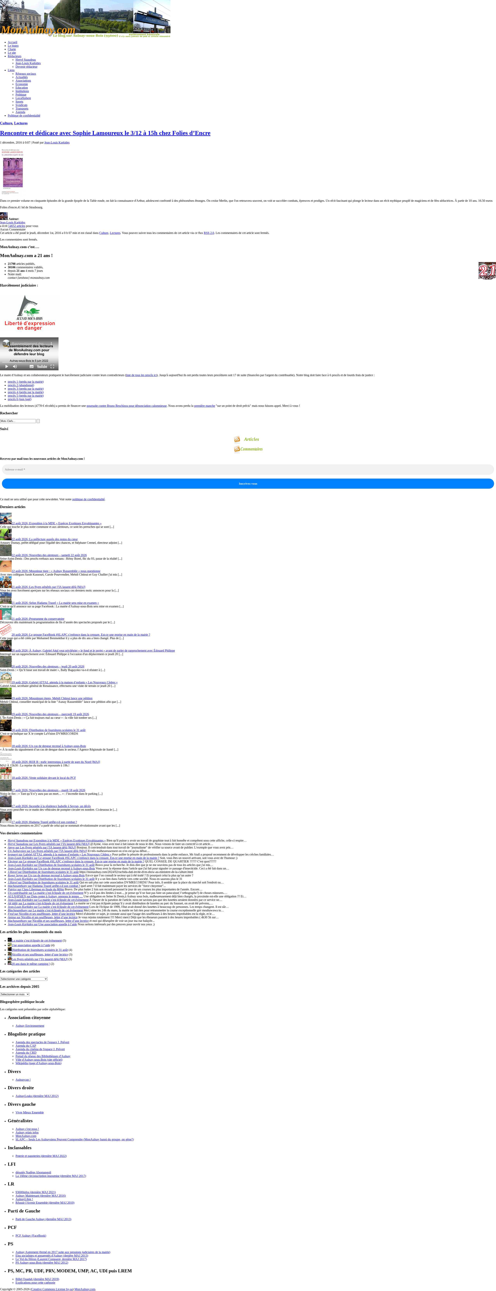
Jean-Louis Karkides (28, 63)
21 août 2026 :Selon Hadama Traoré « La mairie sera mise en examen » (55, 602)
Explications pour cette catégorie (35, 1282)
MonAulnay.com (26, 1136)
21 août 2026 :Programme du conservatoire (38, 618)
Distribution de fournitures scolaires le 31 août (40, 950)
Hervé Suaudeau (26, 59)
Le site (12, 52)
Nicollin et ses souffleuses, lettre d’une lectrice (40, 954)
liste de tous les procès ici (141, 375)
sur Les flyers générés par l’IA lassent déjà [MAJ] (49, 844)
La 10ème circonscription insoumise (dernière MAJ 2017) (51, 1176)
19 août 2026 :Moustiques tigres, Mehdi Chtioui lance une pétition (52, 698)
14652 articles (16, 226)
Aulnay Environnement (30, 1025)
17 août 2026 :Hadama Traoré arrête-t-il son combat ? (44, 822)
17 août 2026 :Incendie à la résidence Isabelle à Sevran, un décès (51, 806)
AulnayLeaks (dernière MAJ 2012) (37, 1096)
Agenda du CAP (26, 1045)
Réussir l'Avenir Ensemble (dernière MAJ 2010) (45, 1202)
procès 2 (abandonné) (21, 385)
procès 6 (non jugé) (19, 399)
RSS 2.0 (209, 233)
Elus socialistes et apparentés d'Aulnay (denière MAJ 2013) (52, 1255)
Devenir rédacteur (26, 66)
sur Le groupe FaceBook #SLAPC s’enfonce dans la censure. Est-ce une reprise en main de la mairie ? (83, 858)
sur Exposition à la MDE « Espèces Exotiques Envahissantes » (57, 840)
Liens (11, 70)
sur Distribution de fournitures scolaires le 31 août (51, 865)
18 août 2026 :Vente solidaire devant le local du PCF (44, 777)
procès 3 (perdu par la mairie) (26, 388)
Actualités (22, 77)
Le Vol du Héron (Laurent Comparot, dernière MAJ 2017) (51, 1259)
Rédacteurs (14, 56)
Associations (23, 80)
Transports (22, 108)
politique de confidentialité (88, 499)
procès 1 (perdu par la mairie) (26, 381)
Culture (6, 123)
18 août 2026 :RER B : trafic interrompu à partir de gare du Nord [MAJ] (56, 762)
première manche (204, 405)
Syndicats (21, 105)
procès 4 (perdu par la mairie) (26, 392)
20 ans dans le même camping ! (31, 963)
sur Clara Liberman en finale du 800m (36, 889)
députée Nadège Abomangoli (33, 1172)
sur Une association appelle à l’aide (42, 924)
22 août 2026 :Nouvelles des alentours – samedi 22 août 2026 (49, 555)
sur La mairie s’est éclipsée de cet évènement (45, 892)
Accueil (12, 42)
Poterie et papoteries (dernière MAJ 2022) (41, 1156)
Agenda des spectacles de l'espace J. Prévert (42, 1042)
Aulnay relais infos (27, 1132)
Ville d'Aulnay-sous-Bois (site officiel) (39, 1059)
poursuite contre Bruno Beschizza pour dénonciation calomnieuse (127, 405)
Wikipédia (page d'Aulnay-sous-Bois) (38, 1063)
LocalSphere (23, 98)
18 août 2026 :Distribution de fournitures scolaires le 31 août (48, 730)
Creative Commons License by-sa (52, 1289)
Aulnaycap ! (23, 1079)
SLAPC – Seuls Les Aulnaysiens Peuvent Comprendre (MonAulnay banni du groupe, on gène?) (75, 1139)
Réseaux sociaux (26, 73)
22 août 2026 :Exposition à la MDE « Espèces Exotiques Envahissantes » (57, 523)
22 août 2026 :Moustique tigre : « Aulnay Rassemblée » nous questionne (56, 571)
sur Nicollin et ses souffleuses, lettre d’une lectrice (41, 913)
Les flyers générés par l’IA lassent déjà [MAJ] (40, 959)
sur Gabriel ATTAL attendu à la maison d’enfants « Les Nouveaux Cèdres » (59, 854)
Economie (22, 84)
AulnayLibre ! (24, 1199)
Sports (19, 101)
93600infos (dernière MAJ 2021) (36, 1192)
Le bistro (13, 45)
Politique (21, 94)
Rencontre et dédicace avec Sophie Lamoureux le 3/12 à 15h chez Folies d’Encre (105, 132)
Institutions (22, 91)
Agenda (20, 112)
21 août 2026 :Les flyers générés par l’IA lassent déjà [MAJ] (48, 587)
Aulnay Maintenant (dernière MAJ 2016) (41, 1195)
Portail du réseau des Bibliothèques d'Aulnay (43, 1056)
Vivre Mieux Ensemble (30, 1112)
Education (22, 87)
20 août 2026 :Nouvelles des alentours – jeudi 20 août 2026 (48, 666)
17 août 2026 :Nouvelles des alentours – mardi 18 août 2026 (48, 790)
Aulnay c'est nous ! (27, 1129)
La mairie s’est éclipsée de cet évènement (37, 940)
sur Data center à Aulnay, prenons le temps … (45, 896)
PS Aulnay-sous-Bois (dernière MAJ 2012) (42, 1262)
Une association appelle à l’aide (31, 945)
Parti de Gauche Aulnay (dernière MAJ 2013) (43, 1219)
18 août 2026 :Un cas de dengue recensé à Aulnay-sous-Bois (49, 746)
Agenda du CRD (26, 1052)
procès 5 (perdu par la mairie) (26, 395)
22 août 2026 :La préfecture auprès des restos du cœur (45, 539)
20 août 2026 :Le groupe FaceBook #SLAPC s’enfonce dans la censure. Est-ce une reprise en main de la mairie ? (81, 634)
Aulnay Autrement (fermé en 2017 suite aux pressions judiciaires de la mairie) (63, 1252)
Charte (12, 49)
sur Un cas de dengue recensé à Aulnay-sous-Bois (51, 868)
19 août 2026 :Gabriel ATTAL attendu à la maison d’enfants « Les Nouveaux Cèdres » (65, 682)
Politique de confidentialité (24, 115)
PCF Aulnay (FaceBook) (31, 1235)
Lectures (21, 123)
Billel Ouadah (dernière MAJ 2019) (37, 1279)
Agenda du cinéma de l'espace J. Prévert (40, 1049)
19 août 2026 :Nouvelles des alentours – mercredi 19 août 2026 (50, 714)
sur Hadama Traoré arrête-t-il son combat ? (44, 886)
